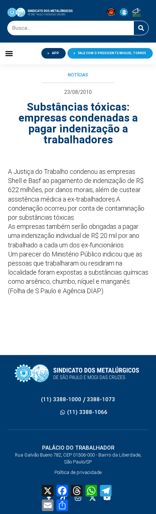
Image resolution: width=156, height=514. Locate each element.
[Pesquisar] (141, 28)
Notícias (78, 74)
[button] (9, 53)
